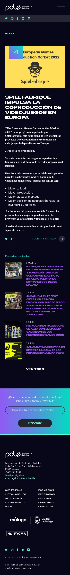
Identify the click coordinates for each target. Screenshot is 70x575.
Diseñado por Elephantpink (18, 568)
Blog (8, 506)
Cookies (21, 478)
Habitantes (13, 498)
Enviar (35, 423)
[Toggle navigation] (61, 7)
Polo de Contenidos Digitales (25, 565)
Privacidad (31, 478)
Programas (46, 494)
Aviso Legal (10, 478)
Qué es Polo (13, 490)
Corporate (46, 502)
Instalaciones (15, 494)
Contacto (45, 506)
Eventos (44, 498)
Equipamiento (15, 502)
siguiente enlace (14, 230)
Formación (46, 490)
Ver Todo (35, 369)
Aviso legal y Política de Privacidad (23, 557)
